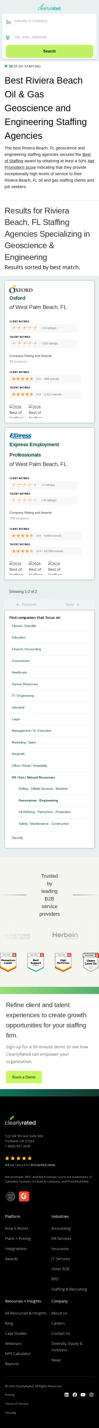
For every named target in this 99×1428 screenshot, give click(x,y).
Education (19, 637)
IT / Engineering (23, 695)
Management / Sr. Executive (31, 730)
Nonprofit (18, 754)
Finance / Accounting (26, 649)
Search (49, 51)
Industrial (18, 707)
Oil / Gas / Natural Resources (33, 777)
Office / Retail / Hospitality (29, 765)
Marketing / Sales (24, 742)
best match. (65, 267)
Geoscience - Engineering (38, 800)
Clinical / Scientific (24, 626)
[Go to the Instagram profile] (91, 1395)
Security (17, 837)
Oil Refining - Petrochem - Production (45, 812)
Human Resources (25, 684)
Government (20, 661)
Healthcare (19, 672)
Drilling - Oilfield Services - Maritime (43, 788)
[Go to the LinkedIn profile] (66, 1395)
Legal (16, 719)
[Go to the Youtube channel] (83, 1395)
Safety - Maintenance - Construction (44, 823)
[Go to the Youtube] (75, 1395)
